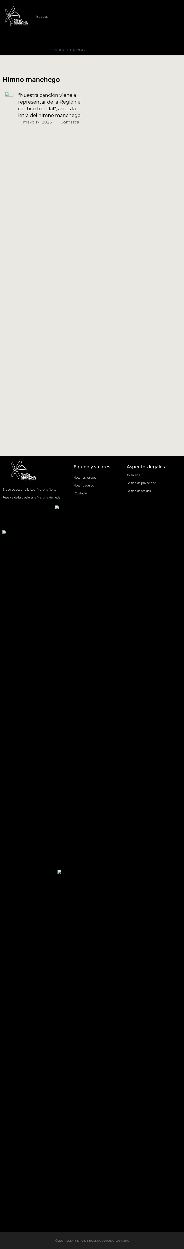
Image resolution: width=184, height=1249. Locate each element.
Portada (41, 49)
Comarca (69, 121)
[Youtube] (34, 525)
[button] (92, 38)
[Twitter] (22, 525)
